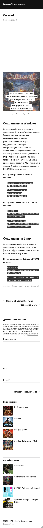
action (7, 286)
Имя (5, 369)
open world (17, 286)
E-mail (6, 380)
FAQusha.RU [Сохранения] (14, 4)
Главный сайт (9, 524)
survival (35, 286)
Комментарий (9, 339)
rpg (27, 286)
